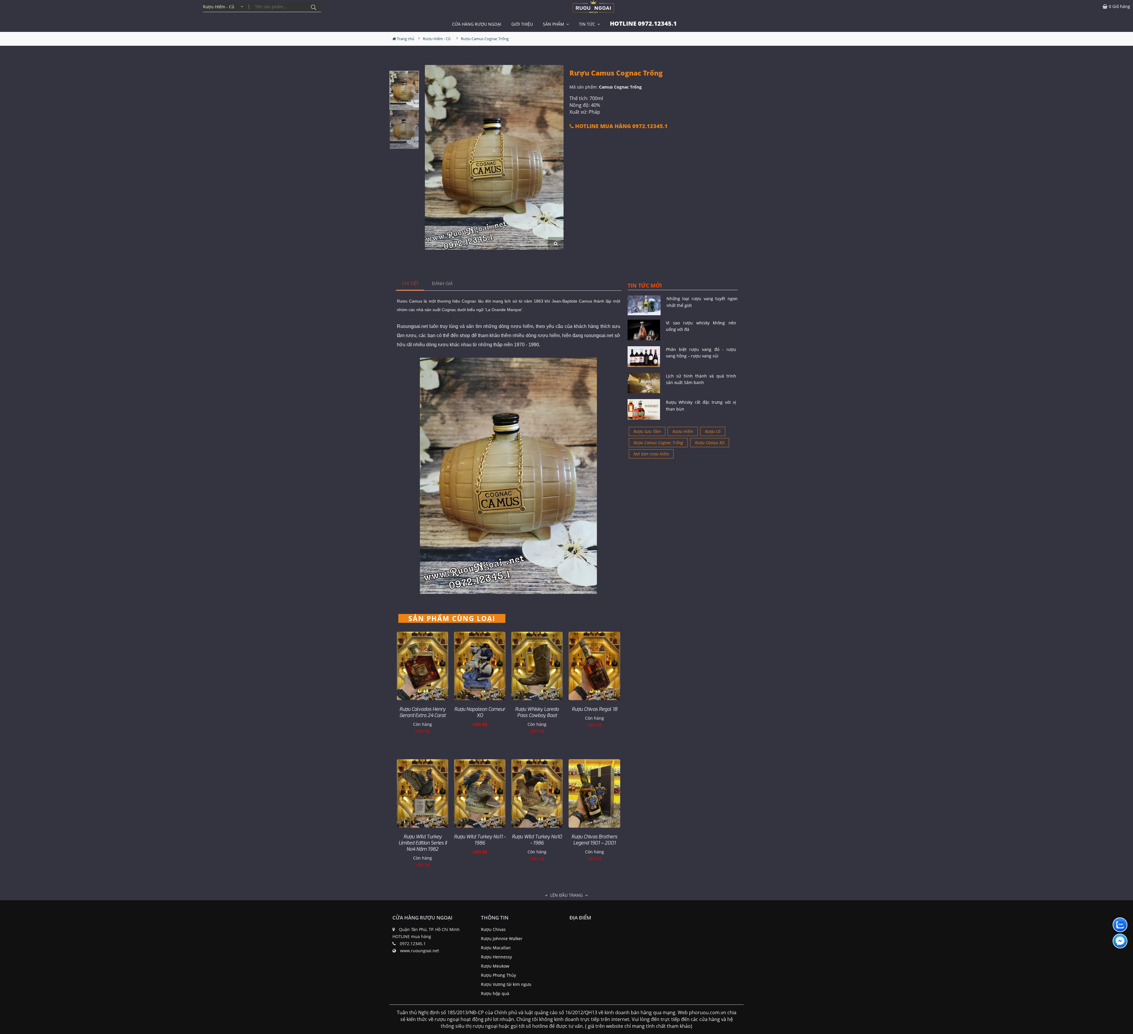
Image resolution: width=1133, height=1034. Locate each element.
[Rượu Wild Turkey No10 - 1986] (537, 793)
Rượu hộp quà (495, 993)
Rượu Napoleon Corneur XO (479, 712)
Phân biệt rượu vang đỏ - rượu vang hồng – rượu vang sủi (701, 353)
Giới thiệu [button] (522, 24)
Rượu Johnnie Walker (502, 938)
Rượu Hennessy (496, 957)
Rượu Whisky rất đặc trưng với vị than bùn (701, 405)
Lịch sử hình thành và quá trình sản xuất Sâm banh (701, 379)
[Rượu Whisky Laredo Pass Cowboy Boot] (537, 666)
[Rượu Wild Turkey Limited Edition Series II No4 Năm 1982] (422, 793)
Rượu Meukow (495, 966)
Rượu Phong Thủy (498, 975)
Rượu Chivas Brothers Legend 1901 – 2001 (594, 840)
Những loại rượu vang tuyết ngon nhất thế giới (702, 302)
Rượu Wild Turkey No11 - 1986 (479, 840)
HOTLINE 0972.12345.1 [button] (643, 23)
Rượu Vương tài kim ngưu (506, 984)
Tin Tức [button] (587, 24)
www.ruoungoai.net (419, 950)
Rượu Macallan (496, 947)
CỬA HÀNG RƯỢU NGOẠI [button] (476, 24)
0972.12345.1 (413, 943)
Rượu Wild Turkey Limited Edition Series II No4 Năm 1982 (423, 843)
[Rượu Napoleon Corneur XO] (479, 666)
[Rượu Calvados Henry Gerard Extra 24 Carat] (422, 666)
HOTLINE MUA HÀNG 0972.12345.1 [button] (621, 126)
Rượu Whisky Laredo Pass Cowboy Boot (537, 712)
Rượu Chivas (493, 929)
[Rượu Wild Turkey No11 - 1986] (479, 793)
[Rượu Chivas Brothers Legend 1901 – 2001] (594, 793)
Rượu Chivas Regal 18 (594, 709)
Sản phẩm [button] (554, 24)
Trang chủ (405, 38)
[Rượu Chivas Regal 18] (594, 666)
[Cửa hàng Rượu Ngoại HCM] (593, 6)
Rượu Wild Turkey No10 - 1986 (537, 840)
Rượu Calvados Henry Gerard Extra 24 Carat (423, 712)
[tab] (411, 284)
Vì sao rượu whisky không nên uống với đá (701, 326)
